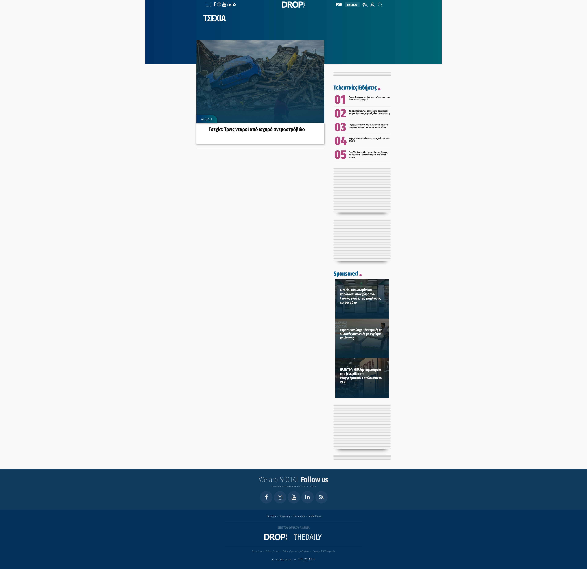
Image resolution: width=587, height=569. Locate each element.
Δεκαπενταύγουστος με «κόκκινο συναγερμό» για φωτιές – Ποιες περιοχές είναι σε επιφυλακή (369, 112)
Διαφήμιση (285, 516)
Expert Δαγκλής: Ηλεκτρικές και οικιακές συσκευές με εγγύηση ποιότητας (361, 334)
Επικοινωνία (299, 516)
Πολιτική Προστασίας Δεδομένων (296, 551)
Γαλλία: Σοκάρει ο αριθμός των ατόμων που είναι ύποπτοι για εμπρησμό (369, 98)
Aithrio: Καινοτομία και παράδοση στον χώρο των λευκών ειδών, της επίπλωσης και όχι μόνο (360, 296)
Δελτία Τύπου (314, 516)
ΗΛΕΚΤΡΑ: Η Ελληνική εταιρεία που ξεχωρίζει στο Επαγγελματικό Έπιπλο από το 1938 (361, 376)
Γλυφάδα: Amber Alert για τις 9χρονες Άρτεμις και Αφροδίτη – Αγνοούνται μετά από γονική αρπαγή (368, 155)
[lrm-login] (372, 7)
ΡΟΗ (339, 5)
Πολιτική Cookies (272, 551)
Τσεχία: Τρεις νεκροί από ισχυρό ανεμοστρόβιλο (257, 129)
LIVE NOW (352, 5)
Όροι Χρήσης (257, 551)
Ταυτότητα (271, 516)
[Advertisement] (362, 189)
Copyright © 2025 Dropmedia (324, 551)
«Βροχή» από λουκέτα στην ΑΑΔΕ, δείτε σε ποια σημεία (369, 139)
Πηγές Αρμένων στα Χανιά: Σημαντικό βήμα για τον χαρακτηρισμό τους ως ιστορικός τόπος (368, 126)
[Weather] (365, 8)
